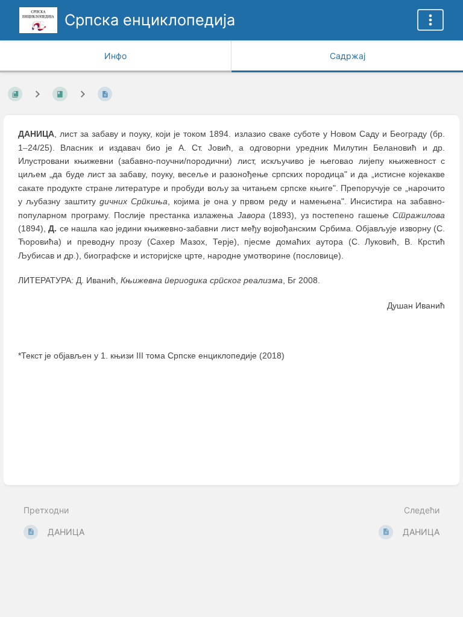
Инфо (115, 56)
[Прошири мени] (430, 20)
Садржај (347, 56)
